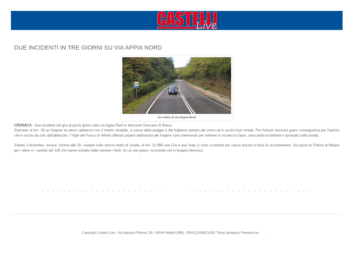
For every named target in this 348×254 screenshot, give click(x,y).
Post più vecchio (326, 191)
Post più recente (27, 191)
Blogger (265, 233)
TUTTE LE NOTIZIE (30, 160)
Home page (176, 191)
